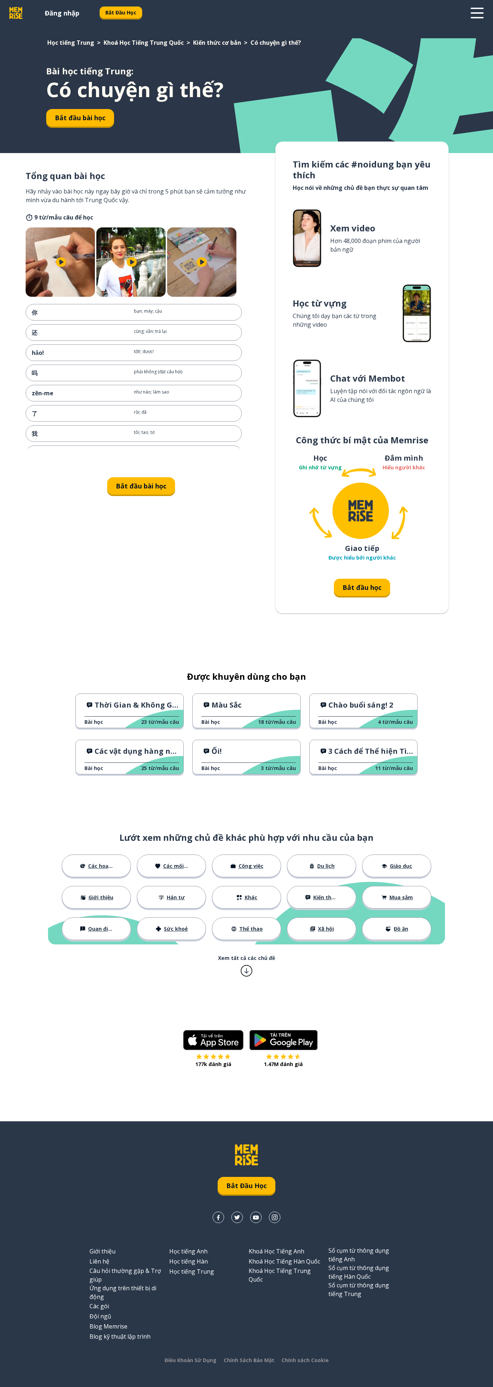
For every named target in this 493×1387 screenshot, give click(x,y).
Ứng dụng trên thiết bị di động (123, 1292)
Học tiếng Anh (188, 1251)
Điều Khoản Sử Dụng (191, 1360)
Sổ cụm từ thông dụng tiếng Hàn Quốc (358, 1272)
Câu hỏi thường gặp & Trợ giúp (125, 1275)
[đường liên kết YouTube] (256, 1217)
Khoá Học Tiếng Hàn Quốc (284, 1261)
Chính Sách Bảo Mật (249, 1360)
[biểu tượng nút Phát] (61, 262)
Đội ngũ (100, 1316)
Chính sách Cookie (305, 1360)
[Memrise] (16, 13)
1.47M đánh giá (283, 1064)
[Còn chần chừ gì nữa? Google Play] (283, 1040)
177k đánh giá (213, 1064)
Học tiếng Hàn (188, 1261)
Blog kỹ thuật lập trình (120, 1336)
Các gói (99, 1306)
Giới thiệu (102, 1251)
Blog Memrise (108, 1326)
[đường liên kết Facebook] (218, 1217)
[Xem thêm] (477, 13)
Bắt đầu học (362, 587)
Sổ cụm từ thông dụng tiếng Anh (358, 1255)
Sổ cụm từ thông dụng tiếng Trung (358, 1289)
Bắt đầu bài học (80, 117)
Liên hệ (99, 1261)
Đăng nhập (62, 13)
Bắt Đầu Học (120, 12)
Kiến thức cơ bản (217, 43)
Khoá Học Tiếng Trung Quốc (144, 43)
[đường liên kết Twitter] (237, 1217)
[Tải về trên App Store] (213, 1040)
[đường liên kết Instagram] (274, 1217)
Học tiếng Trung (70, 43)
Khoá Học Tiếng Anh (276, 1251)
